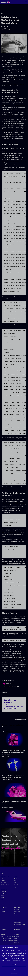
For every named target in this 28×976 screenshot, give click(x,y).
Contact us (16, 934)
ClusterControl (10, 695)
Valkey (2, 897)
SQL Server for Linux (5, 885)
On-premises (17, 918)
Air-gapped (16, 909)
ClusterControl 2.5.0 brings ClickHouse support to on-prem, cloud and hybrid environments (13, 752)
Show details (14, 973)
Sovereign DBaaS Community (7, 936)
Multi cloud (16, 916)
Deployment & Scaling (19, 695)
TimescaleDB (4, 891)
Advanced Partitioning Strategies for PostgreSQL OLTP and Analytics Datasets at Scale (13, 777)
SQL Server (16, 887)
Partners (16, 940)
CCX (2, 909)
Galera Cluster (4, 889)
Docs (2, 932)
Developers (4, 929)
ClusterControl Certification (7, 940)
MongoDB (3, 895)
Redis (3, 69)
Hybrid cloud (17, 911)
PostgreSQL (3, 882)
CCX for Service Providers (19, 924)
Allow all (14, 964)
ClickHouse (3, 887)
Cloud (3, 695)
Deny (14, 969)
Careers (16, 938)
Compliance (16, 936)
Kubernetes (16, 913)
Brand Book (16, 942)
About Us (16, 932)
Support (3, 934)
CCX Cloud (16, 920)
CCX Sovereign (17, 922)
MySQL (2, 878)
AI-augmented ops (18, 907)
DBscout (3, 911)
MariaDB (3, 880)
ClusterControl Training (6, 938)
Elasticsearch (4, 893)
